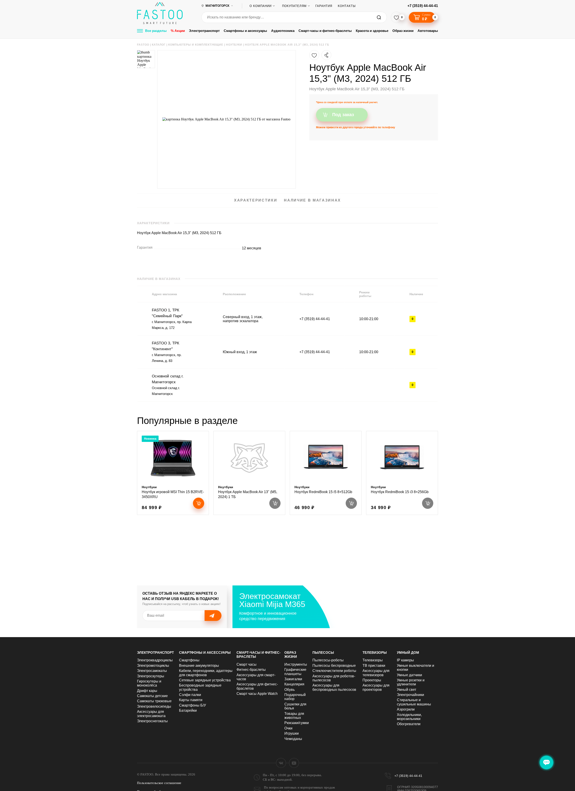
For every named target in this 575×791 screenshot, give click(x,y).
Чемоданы (293, 739)
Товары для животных (294, 716)
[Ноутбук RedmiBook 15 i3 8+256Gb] (402, 473)
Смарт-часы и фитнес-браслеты (325, 31)
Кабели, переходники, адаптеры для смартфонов (205, 673)
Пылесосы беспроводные (334, 665)
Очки (288, 728)
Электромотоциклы (153, 665)
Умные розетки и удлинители (411, 682)
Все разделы (156, 31)
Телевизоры (375, 652)
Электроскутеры (150, 676)
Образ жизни (403, 31)
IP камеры (405, 660)
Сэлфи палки (190, 695)
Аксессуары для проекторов (376, 687)
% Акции (178, 31)
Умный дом (408, 652)
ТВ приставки (374, 665)
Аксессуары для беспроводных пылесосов (334, 687)
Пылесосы (323, 652)
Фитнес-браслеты (251, 669)
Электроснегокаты (152, 721)
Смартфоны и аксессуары (245, 31)
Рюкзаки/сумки (296, 723)
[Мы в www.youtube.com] (294, 763)
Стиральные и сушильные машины (414, 702)
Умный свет (406, 689)
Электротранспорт (204, 31)
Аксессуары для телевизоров (376, 673)
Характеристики (255, 200)
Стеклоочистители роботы (334, 671)
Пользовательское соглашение (159, 783)
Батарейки (188, 710)
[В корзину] (198, 503)
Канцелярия (294, 684)
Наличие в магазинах (312, 200)
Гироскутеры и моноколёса (149, 683)
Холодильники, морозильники (409, 717)
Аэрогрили (406, 709)
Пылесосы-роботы (328, 660)
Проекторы (372, 680)
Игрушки (291, 733)
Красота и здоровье (372, 31)
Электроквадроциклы (155, 660)
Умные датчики (409, 675)
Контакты (347, 6)
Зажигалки (293, 679)
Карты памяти (190, 700)
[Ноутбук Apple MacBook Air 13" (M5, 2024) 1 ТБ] (249, 473)
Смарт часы (247, 664)
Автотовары (428, 31)
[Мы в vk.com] (281, 763)
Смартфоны (189, 660)
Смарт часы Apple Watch (257, 694)
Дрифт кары (147, 691)
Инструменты (295, 664)
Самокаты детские (152, 696)
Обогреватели (408, 724)
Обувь (289, 689)
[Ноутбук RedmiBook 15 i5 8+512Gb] (325, 473)
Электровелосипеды (154, 706)
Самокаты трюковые (154, 701)
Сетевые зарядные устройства (205, 680)
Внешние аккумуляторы (199, 665)
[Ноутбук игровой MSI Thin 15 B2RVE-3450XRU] (173, 473)
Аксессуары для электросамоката (151, 714)
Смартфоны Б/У (192, 705)
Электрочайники (410, 695)
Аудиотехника (282, 31)
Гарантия (323, 6)
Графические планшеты (295, 672)
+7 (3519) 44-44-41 (422, 6)
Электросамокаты (152, 671)
